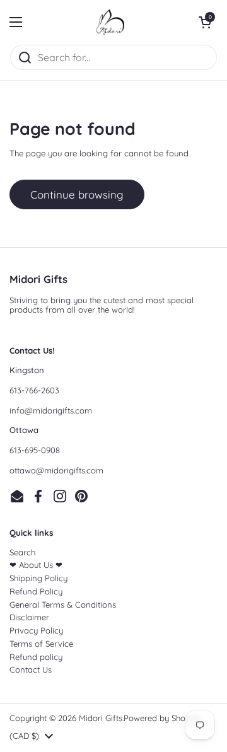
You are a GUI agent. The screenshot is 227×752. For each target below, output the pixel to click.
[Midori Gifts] (110, 22)
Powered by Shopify (162, 718)
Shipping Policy (38, 578)
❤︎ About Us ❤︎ (35, 565)
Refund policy (35, 657)
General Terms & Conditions (62, 604)
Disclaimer (29, 617)
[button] (205, 22)
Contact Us (30, 669)
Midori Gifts (100, 718)
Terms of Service (41, 644)
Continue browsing (77, 194)
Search (22, 552)
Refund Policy (35, 591)
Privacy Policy (36, 630)
